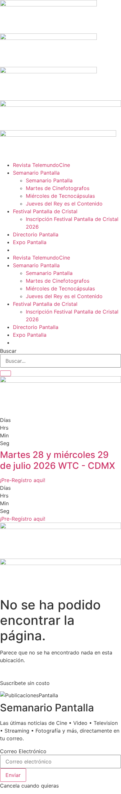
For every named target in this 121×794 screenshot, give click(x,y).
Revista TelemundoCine (41, 165)
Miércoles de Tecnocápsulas (60, 196)
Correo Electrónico (23, 751)
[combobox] (60, 361)
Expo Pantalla (29, 242)
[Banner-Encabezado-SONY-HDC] (48, 38)
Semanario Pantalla (36, 172)
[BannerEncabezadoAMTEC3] (48, 71)
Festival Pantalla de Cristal (45, 211)
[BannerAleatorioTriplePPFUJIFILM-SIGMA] (60, 527)
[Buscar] (5, 373)
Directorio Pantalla (35, 234)
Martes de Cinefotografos (57, 188)
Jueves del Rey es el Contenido (64, 203)
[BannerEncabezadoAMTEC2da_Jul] (48, 4)
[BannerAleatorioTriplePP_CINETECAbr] (60, 563)
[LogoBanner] (58, 135)
